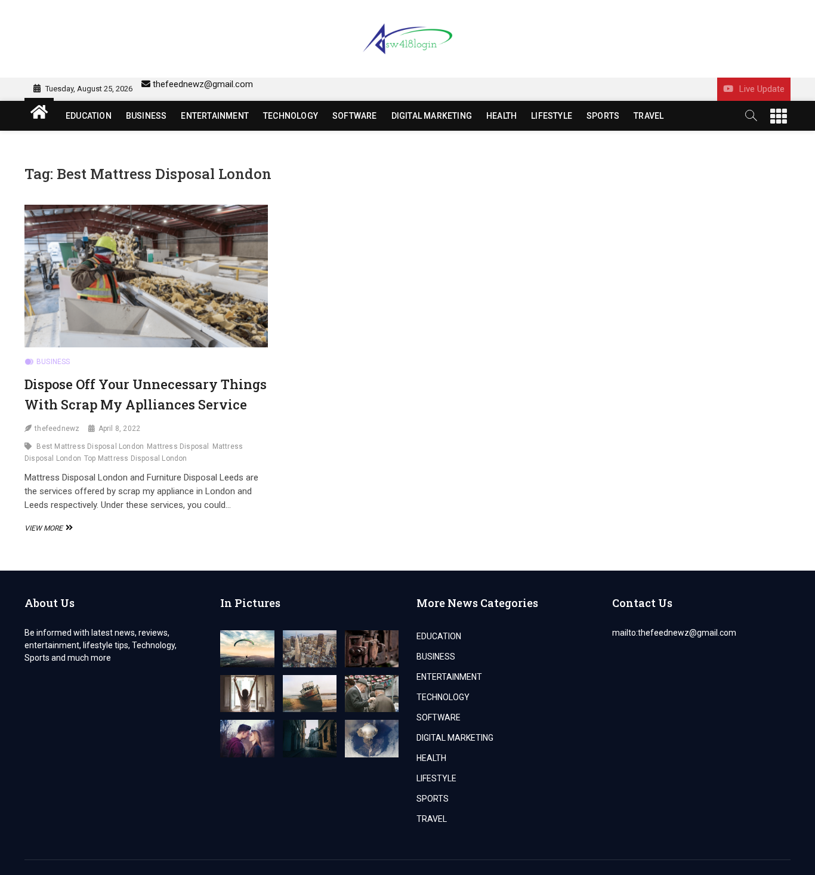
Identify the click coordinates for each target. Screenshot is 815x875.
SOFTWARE (354, 116)
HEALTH (501, 116)
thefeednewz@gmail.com (203, 84)
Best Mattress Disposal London (90, 446)
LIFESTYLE (551, 116)
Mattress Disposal (178, 446)
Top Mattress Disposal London (135, 458)
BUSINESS (146, 116)
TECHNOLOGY (290, 116)
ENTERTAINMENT (215, 116)
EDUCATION (89, 116)
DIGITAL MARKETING (431, 116)
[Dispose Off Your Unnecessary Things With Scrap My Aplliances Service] (146, 276)
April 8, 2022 (119, 428)
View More (47, 528)
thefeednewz (57, 428)
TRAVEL (648, 116)
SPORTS (602, 116)
